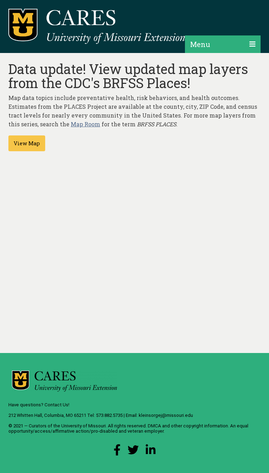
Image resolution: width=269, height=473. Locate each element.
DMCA (154, 425)
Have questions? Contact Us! (38, 404)
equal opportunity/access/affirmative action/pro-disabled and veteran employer (128, 428)
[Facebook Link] (116, 451)
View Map (27, 143)
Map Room (85, 124)
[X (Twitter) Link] (133, 451)
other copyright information (199, 425)
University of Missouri (83, 425)
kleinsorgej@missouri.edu (166, 415)
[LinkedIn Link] (151, 451)
